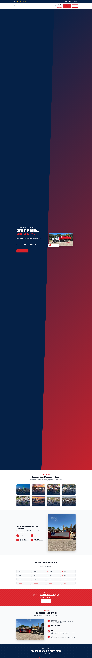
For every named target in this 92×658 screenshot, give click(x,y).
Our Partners (75, 1)
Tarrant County (23, 238)
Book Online (67, 6)
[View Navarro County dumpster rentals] (69, 501)
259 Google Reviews (23, 1)
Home (26, 6)
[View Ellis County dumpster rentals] (53, 489)
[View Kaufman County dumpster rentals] (53, 501)
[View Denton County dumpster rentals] (23, 501)
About (47, 6)
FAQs (72, 1)
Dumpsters (29, 6)
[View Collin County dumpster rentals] (69, 489)
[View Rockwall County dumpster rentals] (38, 501)
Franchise (66, 1)
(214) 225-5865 (59, 5)
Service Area (42, 6)
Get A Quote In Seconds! (59, 7)
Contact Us (51, 6)
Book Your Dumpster (23, 250)
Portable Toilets (35, 6)
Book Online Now (46, 601)
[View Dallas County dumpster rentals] (23, 489)
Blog (69, 1)
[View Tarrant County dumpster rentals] (38, 489)
